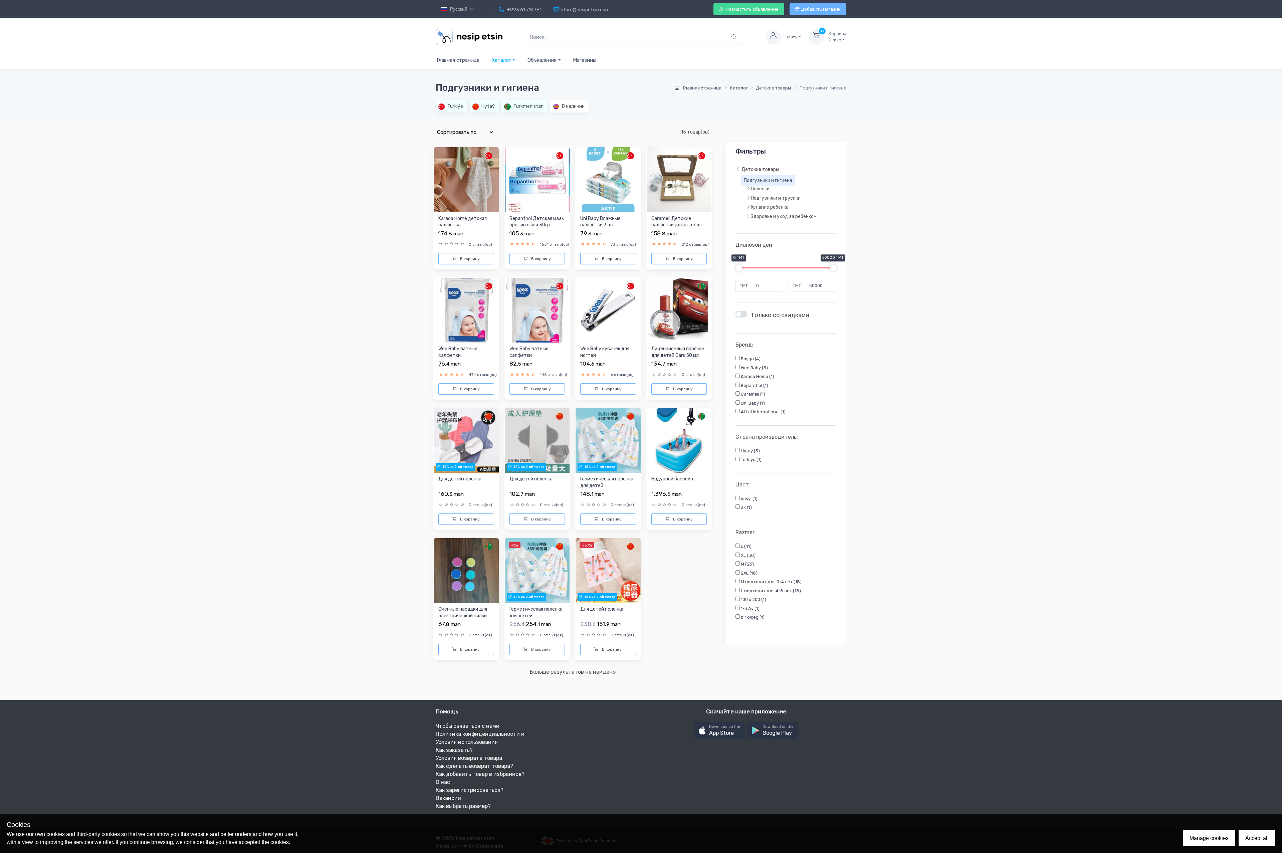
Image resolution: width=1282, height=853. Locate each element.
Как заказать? (454, 750)
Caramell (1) (752, 394)
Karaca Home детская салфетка (462, 222)
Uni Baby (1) (752, 403)
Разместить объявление (752, 9)
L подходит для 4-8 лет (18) (770, 590)
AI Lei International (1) (763, 412)
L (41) (746, 546)
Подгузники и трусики (776, 198)
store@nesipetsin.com (585, 10)
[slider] (738, 268)
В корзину (469, 258)
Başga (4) (750, 359)
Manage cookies (1209, 838)
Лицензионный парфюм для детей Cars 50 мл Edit (677, 355)
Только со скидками (780, 315)
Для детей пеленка (459, 479)
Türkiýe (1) (751, 459)
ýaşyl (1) (749, 498)
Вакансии (448, 798)
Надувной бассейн (672, 479)
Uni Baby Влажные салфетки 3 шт (600, 222)
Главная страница (458, 60)
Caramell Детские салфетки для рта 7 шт (677, 222)
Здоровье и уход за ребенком (784, 217)
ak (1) (746, 507)
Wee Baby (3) (754, 367)
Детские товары (773, 87)
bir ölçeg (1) (752, 617)
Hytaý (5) (750, 451)
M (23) (747, 564)
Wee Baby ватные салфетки (457, 352)
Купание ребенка (770, 207)
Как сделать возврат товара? (474, 766)
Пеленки (760, 189)
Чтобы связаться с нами (467, 726)
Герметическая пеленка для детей (606, 482)
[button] (719, 730)
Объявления (542, 60)
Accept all (1257, 838)
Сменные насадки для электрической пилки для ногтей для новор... (463, 615)
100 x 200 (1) (753, 599)
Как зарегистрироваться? (469, 790)
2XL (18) (749, 573)
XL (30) (748, 555)
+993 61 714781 (524, 10)
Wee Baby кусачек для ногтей (604, 352)
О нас (443, 782)
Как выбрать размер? (463, 806)
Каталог (501, 60)
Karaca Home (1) (757, 376)
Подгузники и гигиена (768, 181)
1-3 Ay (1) (750, 608)
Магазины (584, 60)
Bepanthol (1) (754, 385)
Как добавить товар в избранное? (480, 774)
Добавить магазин (821, 9)
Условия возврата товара (469, 758)
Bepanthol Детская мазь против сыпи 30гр (536, 222)
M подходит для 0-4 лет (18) (771, 582)
